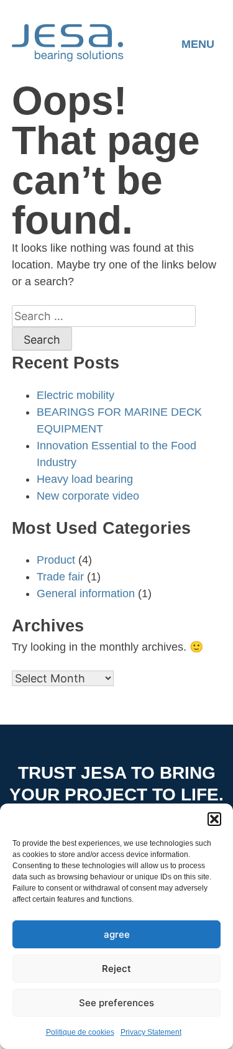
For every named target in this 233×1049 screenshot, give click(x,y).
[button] (214, 819)
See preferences (116, 1003)
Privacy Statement (151, 1032)
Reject (116, 968)
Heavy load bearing (85, 479)
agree (117, 934)
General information (86, 593)
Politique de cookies (80, 1032)
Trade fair (60, 576)
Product (56, 560)
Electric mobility (75, 395)
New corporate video (88, 496)
